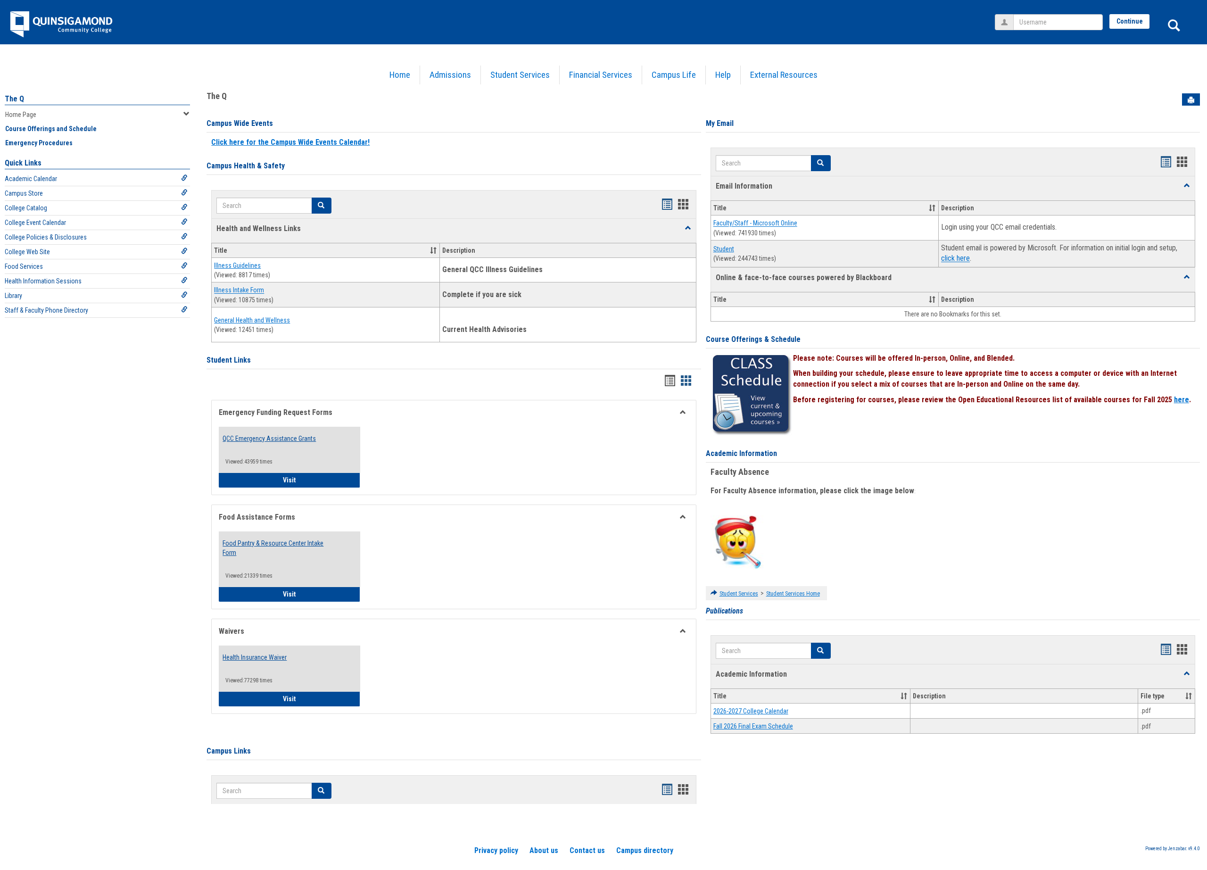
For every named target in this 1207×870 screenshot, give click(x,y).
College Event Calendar (35, 222)
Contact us (587, 850)
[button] (688, 228)
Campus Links (229, 750)
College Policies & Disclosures (46, 237)
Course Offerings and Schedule (51, 129)
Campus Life (674, 74)
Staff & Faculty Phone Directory (46, 310)
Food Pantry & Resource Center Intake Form (273, 547)
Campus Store (24, 193)
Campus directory (644, 850)
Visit (321, 480)
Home (399, 74)
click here (955, 258)
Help (723, 74)
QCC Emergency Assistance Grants (269, 438)
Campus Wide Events (240, 123)
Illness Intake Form (239, 290)
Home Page (20, 114)
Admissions (450, 74)
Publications (724, 610)
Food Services (24, 266)
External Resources (784, 74)
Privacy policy (496, 850)
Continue (1129, 21)
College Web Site (27, 252)
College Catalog (26, 208)
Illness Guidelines (237, 265)
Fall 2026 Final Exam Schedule (753, 726)
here (1181, 399)
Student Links (229, 360)
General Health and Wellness (252, 320)
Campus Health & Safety (246, 165)
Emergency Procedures (39, 143)
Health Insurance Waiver (255, 657)
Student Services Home (793, 593)
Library (13, 295)
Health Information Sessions (43, 281)
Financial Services (600, 74)
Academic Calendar (31, 178)
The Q (14, 98)
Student (723, 249)
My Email (720, 123)
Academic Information (741, 453)
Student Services (520, 74)
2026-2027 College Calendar (750, 711)
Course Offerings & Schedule (753, 339)
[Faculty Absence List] (738, 542)
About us (543, 850)
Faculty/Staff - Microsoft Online (755, 223)
